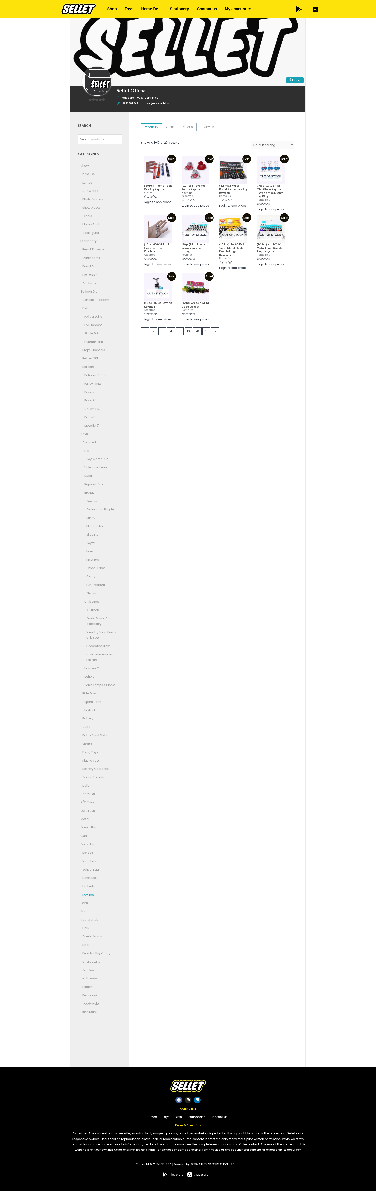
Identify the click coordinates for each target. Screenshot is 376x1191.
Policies (188, 127)
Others (89, 676)
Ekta (85, 945)
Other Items (91, 258)
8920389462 (130, 103)
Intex (89, 551)
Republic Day (93, 484)
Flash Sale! (88, 1012)
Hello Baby (90, 978)
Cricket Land (91, 962)
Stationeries (196, 1117)
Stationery (179, 9)
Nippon (87, 987)
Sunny (90, 518)
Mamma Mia (95, 526)
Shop (112, 9)
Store (153, 1117)
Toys (129, 9)
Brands (89, 493)
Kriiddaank (89, 995)
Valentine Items (96, 467)
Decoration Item (98, 646)
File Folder (89, 275)
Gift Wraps (90, 191)
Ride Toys (89, 693)
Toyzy (90, 543)
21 (206, 331)
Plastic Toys (91, 760)
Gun (83, 836)
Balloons (88, 367)
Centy (90, 576)
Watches (89, 861)
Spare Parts (92, 702)
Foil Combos (93, 325)
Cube (86, 727)
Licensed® (91, 668)
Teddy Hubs (91, 1003)
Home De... (88, 174)
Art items (89, 283)
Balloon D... (88, 291)
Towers (91, 501)
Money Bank (91, 224)
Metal (84, 819)
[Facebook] (178, 1100)
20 (197, 331)
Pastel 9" (90, 417)
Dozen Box (88, 827)
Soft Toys (87, 810)
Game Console (93, 777)
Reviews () (208, 127)
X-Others (93, 610)
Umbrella (88, 886)
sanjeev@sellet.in (158, 103)
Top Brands (89, 919)
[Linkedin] (197, 1100)
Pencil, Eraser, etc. (95, 249)
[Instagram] (188, 1100)
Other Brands (96, 568)
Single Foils (92, 333)
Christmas (91, 602)
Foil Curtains (93, 316)
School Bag (90, 869)
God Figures (91, 233)
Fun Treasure (95, 585)
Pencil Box (89, 266)
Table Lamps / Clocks (100, 685)
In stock (90, 710)
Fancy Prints (93, 384)
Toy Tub (88, 970)
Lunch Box (89, 878)
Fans (84, 903)
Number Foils (93, 342)
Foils (85, 308)
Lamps (87, 182)
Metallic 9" (91, 425)
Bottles (87, 853)
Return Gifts (91, 358)
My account (235, 9)
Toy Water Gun (97, 459)
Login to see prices (157, 202)
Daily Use (87, 844)
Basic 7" (90, 392)
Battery (87, 718)
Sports (87, 744)
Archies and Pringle (100, 509)
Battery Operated (95, 769)
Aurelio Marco (92, 936)
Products (151, 127)
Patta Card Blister (95, 735)
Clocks (87, 216)
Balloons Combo (96, 375)
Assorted (89, 442)
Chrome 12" (92, 409)
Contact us (207, 9)
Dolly (85, 928)
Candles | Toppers (95, 300)
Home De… (151, 9)
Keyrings (88, 894)
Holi (86, 451)
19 (188, 331)
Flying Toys (90, 752)
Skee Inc (92, 534)
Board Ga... (88, 794)
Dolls (85, 785)
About (170, 127)
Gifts (178, 1117)
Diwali (88, 476)
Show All (86, 165)
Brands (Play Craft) (96, 953)
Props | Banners (93, 350)
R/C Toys (87, 802)
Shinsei (91, 593)
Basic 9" (90, 400)
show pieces (91, 207)
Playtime (92, 560)
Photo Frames (92, 199)
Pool (83, 911)
